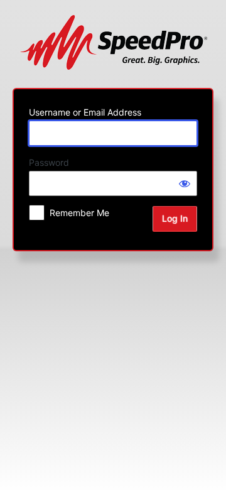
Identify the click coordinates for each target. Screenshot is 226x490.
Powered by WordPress (113, 42)
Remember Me (79, 212)
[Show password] (184, 183)
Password (49, 162)
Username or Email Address (85, 112)
